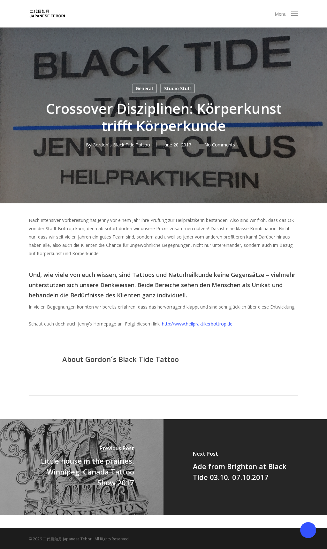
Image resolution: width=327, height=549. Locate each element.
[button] (286, 14)
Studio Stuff (177, 88)
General (144, 88)
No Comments (219, 145)
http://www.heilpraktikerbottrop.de (197, 324)
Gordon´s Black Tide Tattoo (121, 145)
